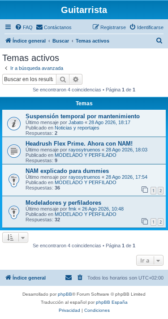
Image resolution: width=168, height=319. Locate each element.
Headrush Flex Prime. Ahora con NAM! (79, 143)
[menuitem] (24, 27)
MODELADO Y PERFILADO (85, 155)
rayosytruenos (84, 149)
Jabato (76, 122)
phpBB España (112, 302)
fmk (73, 208)
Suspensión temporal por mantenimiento (83, 116)
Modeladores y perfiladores (63, 202)
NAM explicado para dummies (67, 171)
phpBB (65, 294)
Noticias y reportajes (77, 127)
